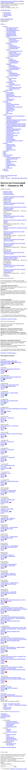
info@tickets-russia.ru (5, 10)
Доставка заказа (7, 13)
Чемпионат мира (10, 95)
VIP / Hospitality (10, 744)
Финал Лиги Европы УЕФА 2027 (9, 361)
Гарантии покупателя (11, 721)
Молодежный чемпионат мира (13, 96)
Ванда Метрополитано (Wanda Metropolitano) (12, 696)
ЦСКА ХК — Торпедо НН (7, 449)
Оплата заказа (6, 12)
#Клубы (5, 169)
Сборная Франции (13, 75)
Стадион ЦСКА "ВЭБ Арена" (8, 491)
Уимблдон (8, 118)
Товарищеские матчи (11, 35)
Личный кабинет (10, 724)
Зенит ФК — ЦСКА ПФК (7, 509)
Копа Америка (12, 78)
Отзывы (5, 16)
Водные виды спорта (11, 161)
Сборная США (12, 81)
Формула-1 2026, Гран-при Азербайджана (11, 376)
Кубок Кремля (9, 136)
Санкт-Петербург (5, 468)
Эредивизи (12, 83)
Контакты (3, 717)
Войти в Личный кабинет (7, 19)
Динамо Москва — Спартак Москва (9, 582)
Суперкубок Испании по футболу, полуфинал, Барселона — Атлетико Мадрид (12, 667)
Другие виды (6, 156)
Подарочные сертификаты (12, 722)
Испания (8, 43)
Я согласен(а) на (14, 768)
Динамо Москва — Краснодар (8, 573)
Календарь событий (11, 734)
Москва (2, 420)
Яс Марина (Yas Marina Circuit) (8, 386)
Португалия (9, 86)
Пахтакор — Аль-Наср (6, 686)
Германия (8, 64)
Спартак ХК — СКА (6, 473)
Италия (8, 57)
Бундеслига (12, 65)
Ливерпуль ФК (7, 199)
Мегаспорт (3, 419)
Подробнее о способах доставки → (9, 318)
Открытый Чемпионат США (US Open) (16, 123)
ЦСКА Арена (4, 442)
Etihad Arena (4, 649)
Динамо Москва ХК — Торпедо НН (9, 425)
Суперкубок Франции (14, 74)
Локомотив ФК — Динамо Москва (9, 536)
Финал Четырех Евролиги (12, 104)
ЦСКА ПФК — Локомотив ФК (8, 490)
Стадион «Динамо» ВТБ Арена (8, 574)
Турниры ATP (9, 134)
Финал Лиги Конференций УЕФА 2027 (10, 369)
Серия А (11, 58)
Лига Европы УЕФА (11, 29)
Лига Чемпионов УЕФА (12, 27)
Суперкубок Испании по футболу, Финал (11, 677)
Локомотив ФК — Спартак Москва (9, 527)
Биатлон (5, 143)
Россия (8, 36)
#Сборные (5, 170)
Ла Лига (11, 44)
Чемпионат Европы (11, 34)
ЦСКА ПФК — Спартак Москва (9, 564)
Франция (8, 70)
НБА (7, 112)
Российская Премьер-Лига (15, 38)
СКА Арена (3, 466)
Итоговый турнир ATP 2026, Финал (9, 400)
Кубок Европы (9, 108)
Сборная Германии (13, 69)
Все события (9, 90)
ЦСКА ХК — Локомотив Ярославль (9, 481)
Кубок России (12, 39)
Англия (8, 49)
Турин (2, 403)
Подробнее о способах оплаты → (9, 352)
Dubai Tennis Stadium (6, 411)
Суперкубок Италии (14, 61)
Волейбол (8, 162)
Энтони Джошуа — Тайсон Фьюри (9, 392)
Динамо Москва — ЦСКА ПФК (8, 591)
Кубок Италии (12, 60)
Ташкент (3, 689)
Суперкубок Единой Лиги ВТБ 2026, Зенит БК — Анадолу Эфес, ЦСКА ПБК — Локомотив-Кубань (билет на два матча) (13, 618)
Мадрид (2, 697)
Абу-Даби (3, 387)
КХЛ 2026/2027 (10, 92)
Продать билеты (7, 15)
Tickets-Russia (4, 713)
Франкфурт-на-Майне (6, 363)
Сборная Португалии (14, 88)
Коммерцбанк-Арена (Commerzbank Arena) (11, 362)
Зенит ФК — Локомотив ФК (8, 499)
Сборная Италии (13, 62)
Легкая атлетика (10, 164)
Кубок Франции (13, 73)
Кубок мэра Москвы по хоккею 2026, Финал (11, 433)
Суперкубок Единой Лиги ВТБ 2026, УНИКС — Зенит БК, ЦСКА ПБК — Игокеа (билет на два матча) (14, 608)
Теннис (5, 114)
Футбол (5, 26)
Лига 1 (10, 71)
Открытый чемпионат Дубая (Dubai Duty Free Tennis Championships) (16, 120)
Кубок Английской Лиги (15, 53)
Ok (15, 766)
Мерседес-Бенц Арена (6, 601)
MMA (4, 153)
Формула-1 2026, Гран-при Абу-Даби (10, 384)
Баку (2, 379)
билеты (2, 365)
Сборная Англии (13, 56)
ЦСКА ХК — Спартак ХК (7, 417)
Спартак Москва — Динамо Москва (9, 545)
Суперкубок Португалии (15, 87)
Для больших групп (11, 743)
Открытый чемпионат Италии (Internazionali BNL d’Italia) (13, 129)
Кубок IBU (9, 148)
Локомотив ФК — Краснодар (8, 518)
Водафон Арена (4, 370)
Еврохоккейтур (10, 93)
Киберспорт (9, 167)
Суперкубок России (14, 40)
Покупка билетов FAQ (11, 739)
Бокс (4, 152)
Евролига (8, 103)
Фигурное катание (8, 154)
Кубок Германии (13, 66)
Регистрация (9, 725)
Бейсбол (8, 160)
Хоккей (5, 91)
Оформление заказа (11, 738)
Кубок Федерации (10, 139)
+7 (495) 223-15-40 (5, 6)
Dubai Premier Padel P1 (11, 122)
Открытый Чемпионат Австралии (14, 140)
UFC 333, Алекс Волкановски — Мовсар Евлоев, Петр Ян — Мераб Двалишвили (13, 648)
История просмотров (11, 726)
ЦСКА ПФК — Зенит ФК (7, 555)
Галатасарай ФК (7, 707)
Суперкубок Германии (14, 68)
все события (6, 275)
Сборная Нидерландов (14, 84)
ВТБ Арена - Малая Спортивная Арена (10, 610)
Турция (2, 178)
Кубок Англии (12, 52)
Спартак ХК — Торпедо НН (7, 457)
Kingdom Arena (4, 394)
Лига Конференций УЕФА (12, 30)
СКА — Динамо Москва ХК (8, 465)
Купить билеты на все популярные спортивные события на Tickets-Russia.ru (12, 2)
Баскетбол (5, 101)
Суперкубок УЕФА (11, 31)
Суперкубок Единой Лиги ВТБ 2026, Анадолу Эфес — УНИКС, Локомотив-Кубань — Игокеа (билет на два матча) (13, 629)
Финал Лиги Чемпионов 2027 (8, 694)
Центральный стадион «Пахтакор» (9, 688)
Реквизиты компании (11, 731)
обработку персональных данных (19, 768)
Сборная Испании (13, 48)
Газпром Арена (4, 501)
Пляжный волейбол (11, 165)
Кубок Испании (13, 45)
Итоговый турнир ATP (12, 135)
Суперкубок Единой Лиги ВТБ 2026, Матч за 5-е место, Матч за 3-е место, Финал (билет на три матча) (14, 638)
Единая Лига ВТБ (10, 109)
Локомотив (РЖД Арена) (7, 519)
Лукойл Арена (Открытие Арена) (9, 547)
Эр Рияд (3, 395)
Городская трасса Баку (6, 378)
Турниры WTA (10, 131)
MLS (10, 79)
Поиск (7, 735)
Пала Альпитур (4, 402)
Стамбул (8, 178)
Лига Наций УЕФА (11, 33)
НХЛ (7, 97)
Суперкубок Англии (14, 55)
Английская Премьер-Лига (15, 51)
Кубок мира (9, 147)
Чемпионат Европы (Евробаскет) (14, 106)
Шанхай (3, 602)
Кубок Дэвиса (9, 138)
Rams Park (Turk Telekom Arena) (19, 178)
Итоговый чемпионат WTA (13, 132)
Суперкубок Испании (14, 47)
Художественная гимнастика (13, 157)
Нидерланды (9, 82)
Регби (7, 166)
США (7, 77)
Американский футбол (12, 158)
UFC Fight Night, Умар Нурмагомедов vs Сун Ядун (13, 599)
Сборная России (13, 42)
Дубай (2, 412)
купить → (3, 24)
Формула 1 (6, 151)
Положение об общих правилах (8, 747)
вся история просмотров (14, 711)
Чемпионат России (11, 149)
